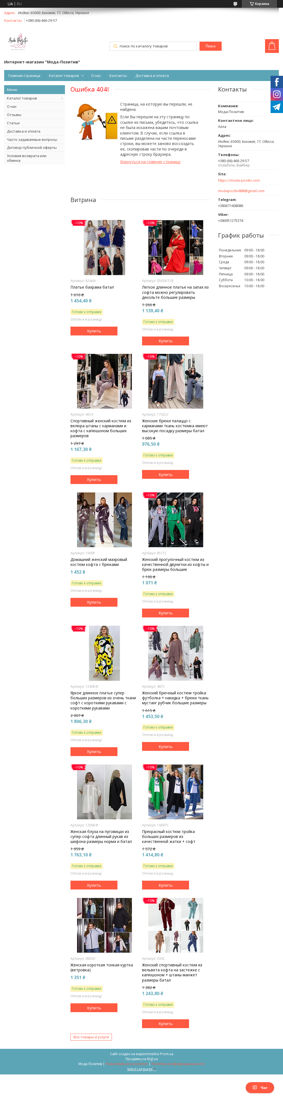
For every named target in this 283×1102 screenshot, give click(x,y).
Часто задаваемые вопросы (32, 139)
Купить (94, 331)
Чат (264, 1087)
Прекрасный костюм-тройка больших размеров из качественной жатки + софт (168, 836)
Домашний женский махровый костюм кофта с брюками (98, 562)
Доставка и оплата (152, 75)
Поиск (211, 46)
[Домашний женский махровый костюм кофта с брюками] (104, 519)
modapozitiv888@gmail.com (241, 191)
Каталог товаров (64, 75)
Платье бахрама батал (92, 287)
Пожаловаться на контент (127, 1063)
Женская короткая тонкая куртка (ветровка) (101, 967)
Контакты (118, 75)
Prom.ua (166, 1054)
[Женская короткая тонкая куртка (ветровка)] (104, 925)
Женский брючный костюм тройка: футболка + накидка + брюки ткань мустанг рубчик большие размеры (175, 697)
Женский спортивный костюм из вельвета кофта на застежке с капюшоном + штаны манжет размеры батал (172, 973)
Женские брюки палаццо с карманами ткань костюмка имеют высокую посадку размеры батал (175, 425)
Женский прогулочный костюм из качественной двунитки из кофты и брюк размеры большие (175, 564)
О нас (96, 75)
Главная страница (24, 75)
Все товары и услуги (91, 1036)
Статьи (13, 122)
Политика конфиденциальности (178, 1063)
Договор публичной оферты (32, 147)
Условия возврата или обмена (26, 158)
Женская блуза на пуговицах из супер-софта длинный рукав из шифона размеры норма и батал (101, 836)
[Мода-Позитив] (18, 42)
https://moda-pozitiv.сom (239, 180)
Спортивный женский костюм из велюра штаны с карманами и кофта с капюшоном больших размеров (100, 428)
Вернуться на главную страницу (150, 161)
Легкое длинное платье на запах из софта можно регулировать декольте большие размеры (175, 292)
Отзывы (14, 114)
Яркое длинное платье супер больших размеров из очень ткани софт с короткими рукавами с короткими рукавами (103, 700)
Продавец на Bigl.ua (141, 1059)
